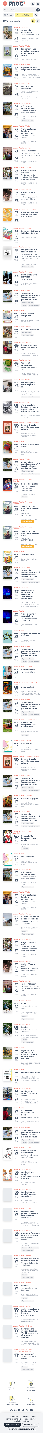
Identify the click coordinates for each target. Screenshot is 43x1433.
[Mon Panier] (38, 4)
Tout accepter (12, 1425)
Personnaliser (30, 1425)
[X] (27, 1410)
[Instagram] (15, 1410)
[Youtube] (31, 1410)
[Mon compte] (32, 4)
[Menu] (5, 3)
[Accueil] (17, 3)
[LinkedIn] (19, 1410)
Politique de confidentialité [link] (21, 1429)
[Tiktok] (23, 1410)
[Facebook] (11, 1410)
